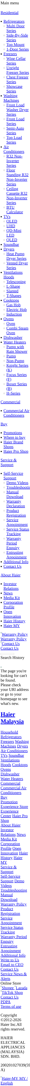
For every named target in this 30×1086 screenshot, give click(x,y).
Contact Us (9, 969)
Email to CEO (12, 964)
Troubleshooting (14, 890)
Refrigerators (11, 737)
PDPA (6, 1002)
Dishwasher (10, 774)
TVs (4, 755)
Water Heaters (12, 778)
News (21, 834)
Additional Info (13, 955)
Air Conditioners (14, 750)
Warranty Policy (14, 904)
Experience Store (14, 806)
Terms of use (11, 1006)
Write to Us (10, 960)
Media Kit (9, 839)
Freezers (7, 741)
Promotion (9, 802)
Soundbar (16, 755)
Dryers (22, 746)
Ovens (6, 769)
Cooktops (20, 764)
